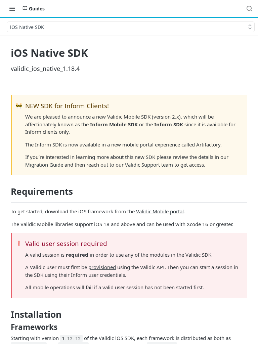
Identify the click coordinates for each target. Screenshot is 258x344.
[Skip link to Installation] (6, 314)
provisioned (102, 267)
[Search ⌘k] (249, 8)
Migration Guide (44, 164)
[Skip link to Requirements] (6, 191)
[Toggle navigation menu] (12, 8)
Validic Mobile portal (160, 211)
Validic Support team (149, 164)
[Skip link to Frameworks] (6, 327)
